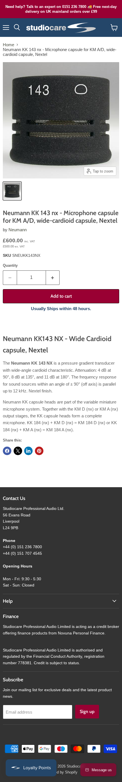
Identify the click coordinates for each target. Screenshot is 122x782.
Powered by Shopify (61, 772)
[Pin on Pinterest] (39, 451)
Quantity (10, 265)
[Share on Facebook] (7, 451)
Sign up (87, 711)
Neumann (18, 229)
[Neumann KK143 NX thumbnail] (12, 191)
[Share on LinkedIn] (28, 451)
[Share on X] (18, 451)
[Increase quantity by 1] (53, 277)
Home (8, 44)
